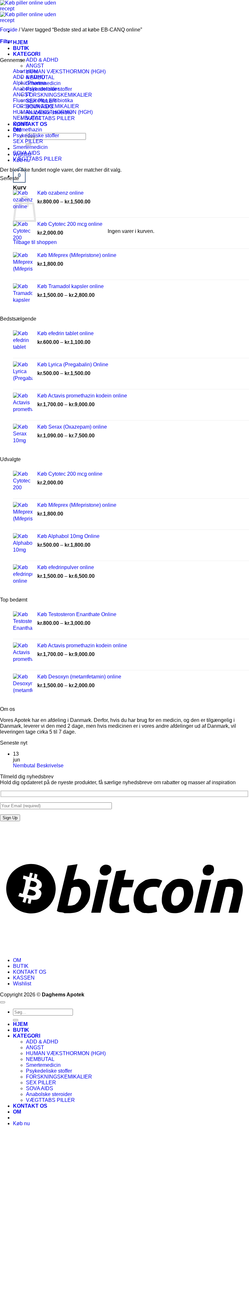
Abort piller (25, 71)
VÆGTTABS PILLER (50, 118)
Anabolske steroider (36, 88)
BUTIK (21, 48)
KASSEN (24, 978)
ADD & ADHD (42, 60)
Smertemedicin (30, 147)
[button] (19, 176)
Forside (9, 29)
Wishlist (22, 983)
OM (17, 960)
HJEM (20, 42)
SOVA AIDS (26, 153)
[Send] (15, 1020)
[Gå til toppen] (2, 1002)
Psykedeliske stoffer (36, 135)
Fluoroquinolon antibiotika (43, 100)
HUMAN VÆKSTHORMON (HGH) (66, 71)
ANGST (35, 65)
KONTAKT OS (30, 124)
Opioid (20, 124)
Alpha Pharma (29, 83)
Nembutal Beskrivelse (38, 765)
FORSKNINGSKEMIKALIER (59, 95)
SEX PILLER (28, 141)
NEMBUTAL (27, 118)
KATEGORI (26, 54)
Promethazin (27, 129)
